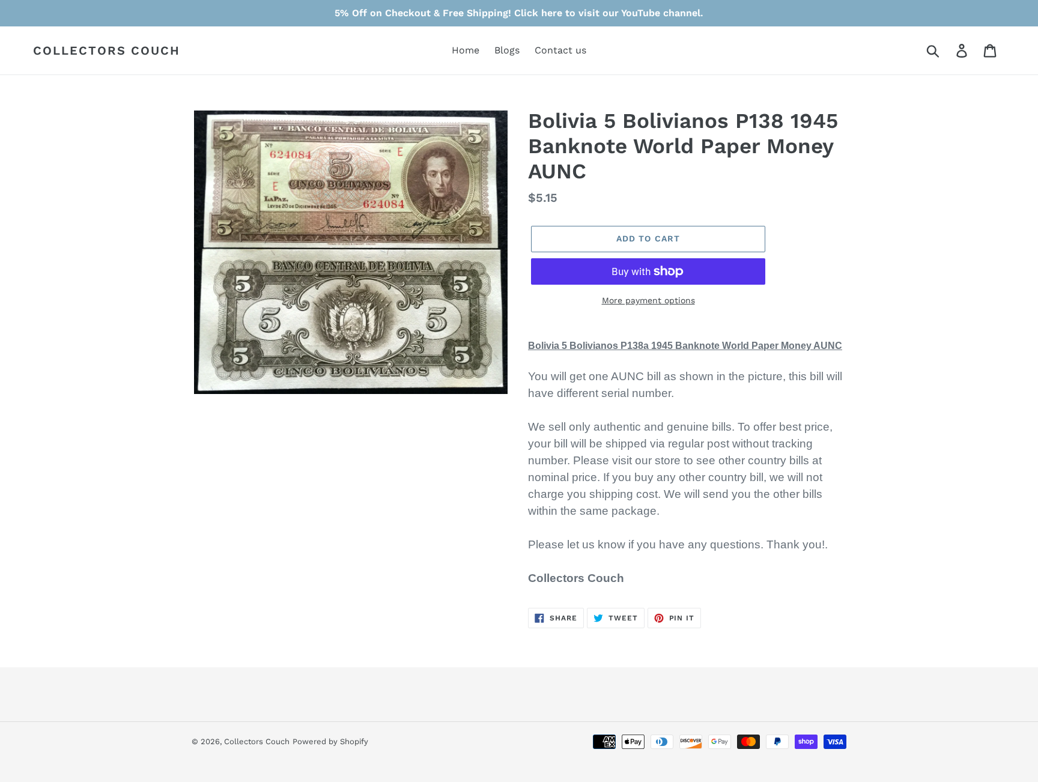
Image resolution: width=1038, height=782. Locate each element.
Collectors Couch (106, 50)
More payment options (648, 300)
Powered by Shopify (330, 741)
